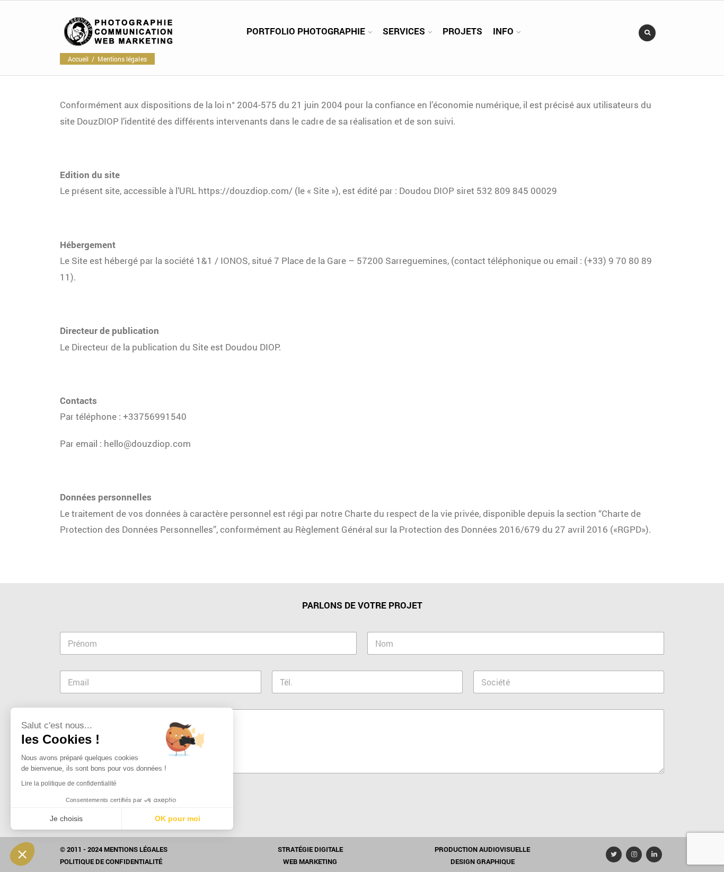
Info (503, 31)
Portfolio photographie (305, 31)
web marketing (310, 861)
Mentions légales (135, 849)
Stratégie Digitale (310, 849)
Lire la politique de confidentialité (69, 783)
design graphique (483, 861)
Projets (462, 31)
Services (404, 31)
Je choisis (66, 818)
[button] (22, 854)
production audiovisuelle (482, 849)
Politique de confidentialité (111, 861)
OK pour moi (177, 818)
